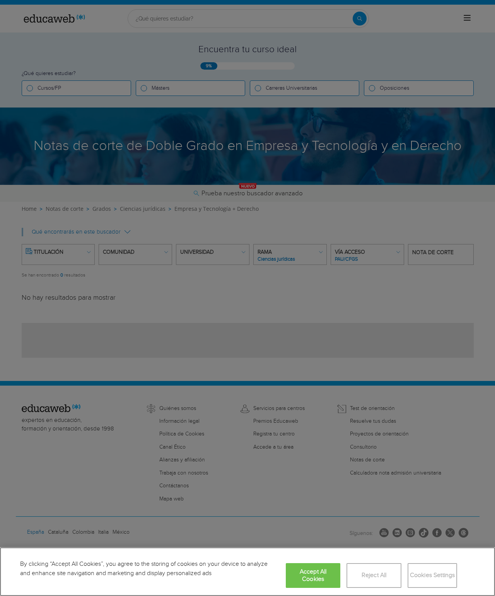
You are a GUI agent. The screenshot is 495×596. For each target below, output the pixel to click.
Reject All (374, 575)
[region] (247, 571)
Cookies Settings (432, 575)
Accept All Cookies (313, 575)
